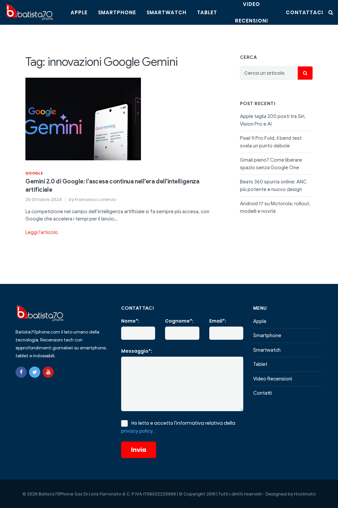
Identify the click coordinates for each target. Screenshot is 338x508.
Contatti (262, 393)
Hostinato (305, 494)
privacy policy (137, 431)
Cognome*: (179, 321)
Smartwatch (166, 12)
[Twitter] (34, 372)
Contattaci (304, 12)
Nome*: (130, 321)
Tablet (207, 12)
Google (34, 173)
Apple (79, 12)
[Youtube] (48, 372)
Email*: (217, 321)
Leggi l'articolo (41, 232)
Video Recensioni (272, 379)
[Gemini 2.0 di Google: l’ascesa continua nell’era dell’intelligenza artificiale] (83, 118)
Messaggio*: (136, 351)
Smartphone (117, 12)
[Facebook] (21, 372)
